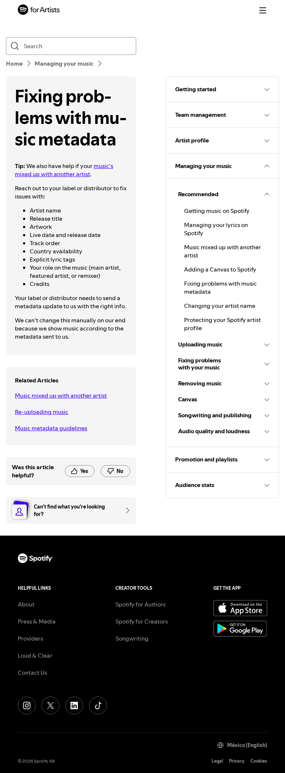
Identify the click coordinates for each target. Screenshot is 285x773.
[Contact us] (125, 510)
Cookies (258, 761)
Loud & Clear (35, 655)
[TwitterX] (50, 705)
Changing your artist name (219, 306)
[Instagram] (27, 705)
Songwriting (131, 638)
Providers (30, 638)
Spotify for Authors (140, 604)
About (26, 604)
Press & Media (37, 621)
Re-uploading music (41, 412)
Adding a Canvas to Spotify (220, 269)
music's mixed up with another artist (64, 170)
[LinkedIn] (74, 705)
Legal (217, 761)
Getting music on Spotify (216, 211)
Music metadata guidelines (51, 428)
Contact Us (32, 672)
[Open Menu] (262, 10)
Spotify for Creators (141, 621)
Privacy (237, 761)
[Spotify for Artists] (39, 10)
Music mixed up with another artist (61, 395)
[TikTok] (98, 705)
